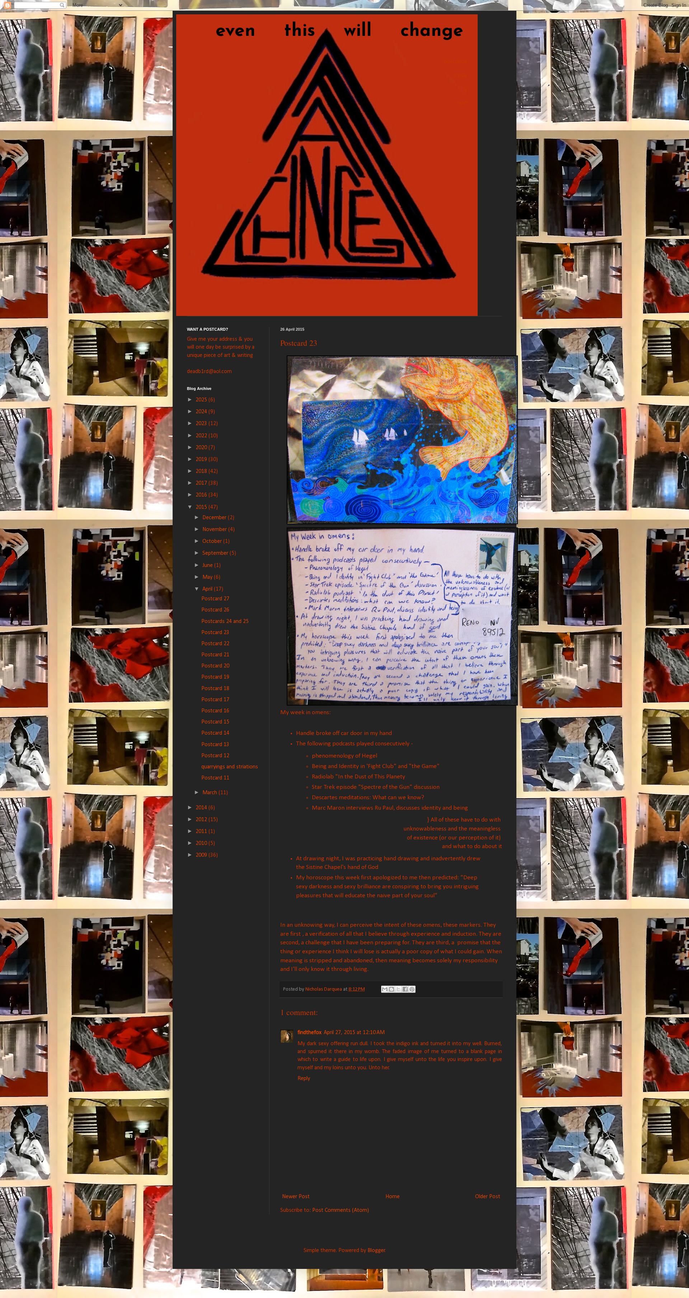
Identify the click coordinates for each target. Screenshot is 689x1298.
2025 (202, 400)
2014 (202, 808)
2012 (202, 820)
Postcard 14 (215, 733)
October (212, 541)
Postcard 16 (215, 711)
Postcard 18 (215, 689)
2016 (202, 495)
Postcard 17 (215, 700)
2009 (202, 855)
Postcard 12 (215, 756)
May (208, 577)
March (210, 793)
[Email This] (384, 989)
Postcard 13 (215, 745)
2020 (202, 448)
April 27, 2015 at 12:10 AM (354, 1033)
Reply (303, 1078)
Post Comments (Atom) (340, 1210)
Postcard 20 (215, 666)
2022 (202, 436)
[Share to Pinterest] (412, 989)
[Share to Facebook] (405, 989)
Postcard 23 (215, 633)
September (216, 553)
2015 (202, 507)
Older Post (487, 1197)
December (215, 518)
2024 (202, 412)
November (215, 529)
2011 (202, 831)
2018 (202, 471)
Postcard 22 (215, 644)
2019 (202, 459)
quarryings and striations (229, 767)
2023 (202, 424)
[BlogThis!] (391, 989)
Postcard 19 (215, 677)
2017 (202, 483)
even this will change (325, 31)
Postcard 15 (215, 722)
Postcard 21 (215, 655)
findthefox (309, 1033)
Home (392, 1197)
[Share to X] (398, 989)
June (208, 565)
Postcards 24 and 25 (225, 621)
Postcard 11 (215, 778)
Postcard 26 (215, 610)
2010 (202, 843)
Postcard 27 (215, 599)
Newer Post (296, 1197)
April (208, 589)
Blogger (376, 1250)
